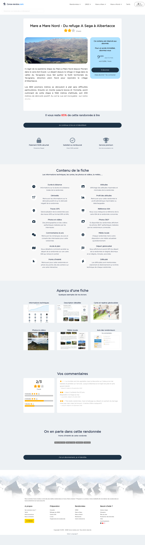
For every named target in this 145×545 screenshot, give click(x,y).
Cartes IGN (53, 514)
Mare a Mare (78, 512)
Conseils (52, 510)
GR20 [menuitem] (87, 4)
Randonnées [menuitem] (74, 4)
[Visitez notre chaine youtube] (102, 523)
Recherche (78, 516)
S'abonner (105, 70)
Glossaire (103, 512)
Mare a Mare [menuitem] (99, 4)
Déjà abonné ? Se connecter (105, 75)
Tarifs (26, 512)
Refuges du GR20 (55, 512)
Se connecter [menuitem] (139, 4)
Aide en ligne (104, 510)
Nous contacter (29, 516)
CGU (101, 518)
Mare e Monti (79, 514)
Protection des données (107, 516)
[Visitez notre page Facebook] (100, 523)
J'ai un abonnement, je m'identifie (72, 457)
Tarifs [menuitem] (128, 4)
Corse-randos (15, 4)
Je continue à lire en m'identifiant (72, 125)
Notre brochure (29, 514)
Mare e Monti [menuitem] (115, 4)
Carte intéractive (80, 518)
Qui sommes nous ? (30, 510)
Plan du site (103, 514)
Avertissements (104, 521)
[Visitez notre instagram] (104, 523)
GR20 (76, 510)
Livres (51, 516)
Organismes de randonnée (57, 518)
